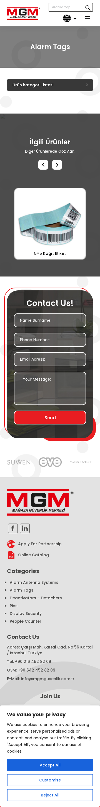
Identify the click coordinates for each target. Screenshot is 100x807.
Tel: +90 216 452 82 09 (29, 661)
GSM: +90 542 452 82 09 (31, 670)
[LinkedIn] (25, 528)
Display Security (26, 613)
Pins (14, 606)
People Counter (25, 621)
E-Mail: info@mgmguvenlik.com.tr (40, 679)
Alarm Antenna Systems (34, 582)
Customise (50, 780)
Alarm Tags (21, 590)
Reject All (50, 795)
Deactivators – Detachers (36, 598)
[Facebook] (13, 528)
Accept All (50, 765)
